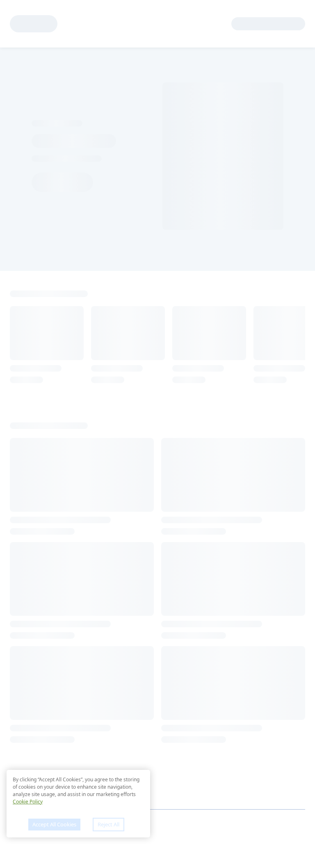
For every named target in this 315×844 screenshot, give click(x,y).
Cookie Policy (28, 801)
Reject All (108, 824)
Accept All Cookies (54, 824)
